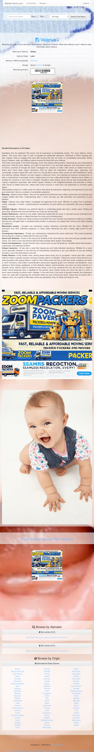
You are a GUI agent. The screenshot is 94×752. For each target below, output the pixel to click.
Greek (47, 681)
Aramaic (17, 678)
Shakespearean (76, 691)
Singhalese (76, 693)
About (86, 3)
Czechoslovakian (17, 715)
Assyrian (17, 688)
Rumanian (76, 678)
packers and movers (81, 751)
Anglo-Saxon (18, 674)
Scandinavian (76, 686)
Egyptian (17, 722)
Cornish (18, 710)
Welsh (76, 722)
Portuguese (76, 674)
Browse (43, 3)
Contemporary (17, 708)
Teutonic (76, 708)
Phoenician (47, 727)
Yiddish (76, 725)
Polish (76, 669)
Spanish (76, 698)
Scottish (76, 688)
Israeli (47, 700)
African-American (17, 671)
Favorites (32, 3)
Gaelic (47, 676)
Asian (18, 686)
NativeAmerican (47, 720)
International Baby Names (47, 663)
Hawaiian (47, 686)
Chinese (17, 705)
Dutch (17, 720)
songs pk (16, 751)
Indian (47, 696)
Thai (76, 710)
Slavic (76, 696)
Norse (47, 722)
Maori (47, 715)
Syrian (76, 705)
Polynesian (76, 671)
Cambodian (17, 700)
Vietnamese (76, 720)
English (17, 725)
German (47, 678)
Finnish (47, 669)
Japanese (47, 705)
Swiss (76, 703)
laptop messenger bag (64, 751)
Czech (17, 713)
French (47, 674)
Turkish (76, 713)
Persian (47, 725)
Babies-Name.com (14, 3)
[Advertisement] (47, 130)
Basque (18, 693)
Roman (76, 676)
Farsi (18, 727)
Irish (47, 698)
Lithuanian (47, 713)
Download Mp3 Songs (29, 751)
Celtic (18, 703)
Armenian (17, 681)
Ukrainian (76, 715)
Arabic (17, 676)
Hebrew (47, 688)
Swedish (76, 700)
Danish (17, 717)
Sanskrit (76, 683)
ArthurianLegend (17, 683)
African (17, 669)
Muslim (47, 717)
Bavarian (17, 696)
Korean (47, 708)
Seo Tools (9, 751)
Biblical (17, 698)
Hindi (47, 691)
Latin (47, 710)
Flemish (47, 671)
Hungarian (47, 693)
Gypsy (47, 683)
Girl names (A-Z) (47, 645)
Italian (47, 703)
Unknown (76, 717)
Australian (18, 691)
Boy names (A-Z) (47, 632)
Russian (76, 681)
